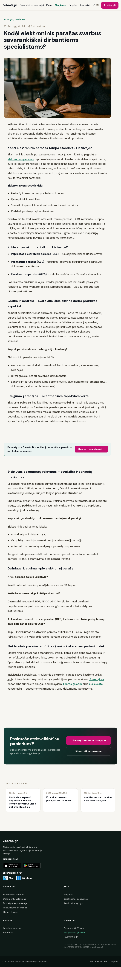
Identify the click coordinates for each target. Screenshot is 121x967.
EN (97, 5)
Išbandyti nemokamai (90, 449)
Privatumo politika (98, 961)
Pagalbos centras (12, 928)
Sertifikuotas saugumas (76, 899)
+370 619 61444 (72, 937)
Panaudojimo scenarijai (32, 5)
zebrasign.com (72, 684)
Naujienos (60, 5)
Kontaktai (85, 5)
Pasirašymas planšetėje (15, 903)
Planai (49, 5)
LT (93, 5)
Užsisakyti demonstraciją (88, 740)
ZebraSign (10, 5)
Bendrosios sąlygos (74, 903)
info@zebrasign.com (74, 932)
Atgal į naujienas (16, 19)
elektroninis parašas (21, 159)
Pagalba (73, 5)
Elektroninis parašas (13, 894)
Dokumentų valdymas (14, 899)
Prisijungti (110, 5)
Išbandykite (96, 679)
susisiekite (96, 684)
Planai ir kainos (10, 912)
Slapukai (114, 961)
